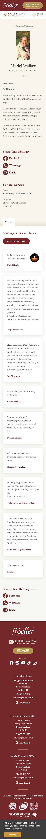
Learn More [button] (17, 829)
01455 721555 (23, 734)
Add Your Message (16, 241)
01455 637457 (23, 694)
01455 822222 (23, 774)
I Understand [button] (12, 835)
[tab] (9, 222)
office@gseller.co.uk (23, 698)
